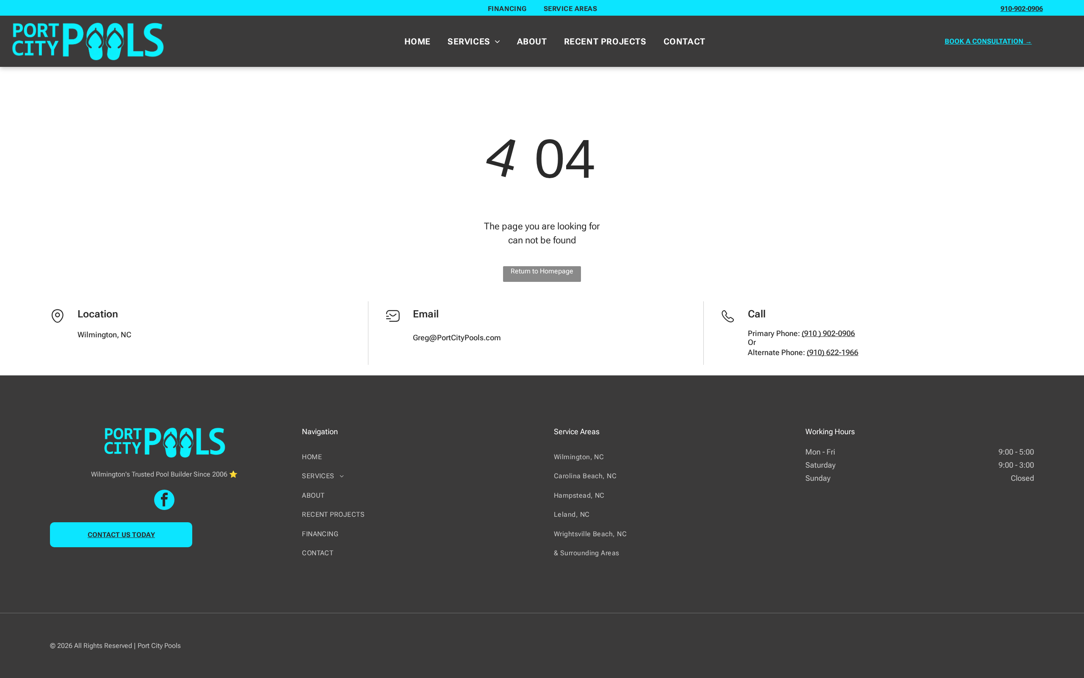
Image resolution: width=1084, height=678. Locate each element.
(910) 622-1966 (832, 352)
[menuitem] (507, 9)
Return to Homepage (542, 271)
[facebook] (164, 501)
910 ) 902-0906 (829, 333)
